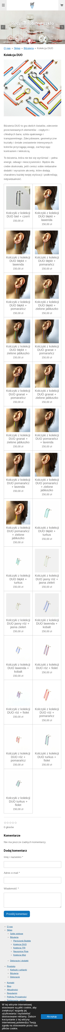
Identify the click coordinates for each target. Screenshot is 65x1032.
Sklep (17, 48)
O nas (7, 48)
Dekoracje (15, 977)
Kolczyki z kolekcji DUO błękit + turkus (47, 531)
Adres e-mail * (12, 872)
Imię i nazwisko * (13, 857)
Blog (9, 986)
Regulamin (12, 993)
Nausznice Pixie (20, 951)
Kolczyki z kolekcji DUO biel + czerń (18, 214)
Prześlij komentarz (17, 914)
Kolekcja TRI (19, 948)
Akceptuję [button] (52, 1016)
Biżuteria (29, 48)
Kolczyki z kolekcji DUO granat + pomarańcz (47, 350)
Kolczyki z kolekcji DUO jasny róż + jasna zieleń (47, 579)
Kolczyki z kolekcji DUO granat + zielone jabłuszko (47, 394)
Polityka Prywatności (16, 997)
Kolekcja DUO (45, 48)
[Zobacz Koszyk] (61, 5)
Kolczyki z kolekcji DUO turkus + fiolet (47, 757)
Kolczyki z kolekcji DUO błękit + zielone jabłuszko (47, 305)
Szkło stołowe (16, 933)
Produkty (11, 966)
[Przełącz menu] (3, 5)
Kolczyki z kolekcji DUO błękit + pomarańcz (47, 261)
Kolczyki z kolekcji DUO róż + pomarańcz (47, 712)
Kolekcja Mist (19, 955)
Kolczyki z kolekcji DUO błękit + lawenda (47, 216)
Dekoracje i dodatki (19, 960)
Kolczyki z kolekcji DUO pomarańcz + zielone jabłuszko (47, 485)
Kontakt (10, 982)
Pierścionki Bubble (22, 941)
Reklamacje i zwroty (16, 1000)
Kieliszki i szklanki (18, 970)
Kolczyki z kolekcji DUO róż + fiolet (47, 666)
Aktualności (12, 989)
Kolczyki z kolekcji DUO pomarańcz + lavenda (47, 439)
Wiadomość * (11, 888)
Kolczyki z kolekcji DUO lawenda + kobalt (47, 623)
